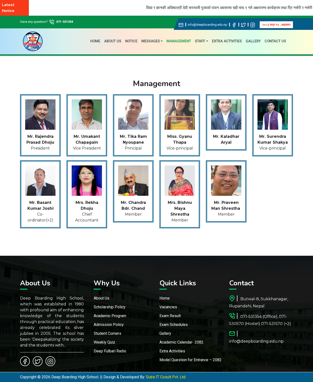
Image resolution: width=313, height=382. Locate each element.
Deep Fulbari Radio (110, 351)
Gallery (165, 333)
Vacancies (168, 307)
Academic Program (110, 315)
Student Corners (107, 333)
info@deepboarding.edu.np (207, 24)
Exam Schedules (173, 324)
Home (164, 298)
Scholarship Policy (109, 307)
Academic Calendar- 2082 (181, 342)
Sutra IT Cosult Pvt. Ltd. (166, 377)
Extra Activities (172, 351)
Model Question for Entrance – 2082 (190, 360)
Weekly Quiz (104, 342)
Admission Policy (109, 324)
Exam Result (170, 315)
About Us (101, 298)
